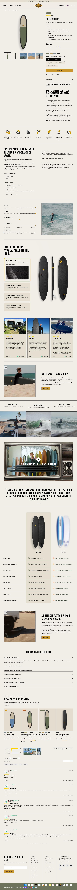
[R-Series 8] (26, 749)
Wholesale (47, 864)
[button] (70, 780)
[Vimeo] (60, 869)
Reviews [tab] (6, 758)
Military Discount (49, 866)
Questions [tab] (15, 758)
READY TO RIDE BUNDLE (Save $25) (55, 63)
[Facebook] (63, 865)
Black (57, 732)
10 (46, 843)
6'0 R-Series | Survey (9, 735)
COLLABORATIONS (60, 5)
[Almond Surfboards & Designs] (38, 5)
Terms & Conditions (49, 868)
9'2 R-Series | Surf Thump (62, 735)
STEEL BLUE (54, 53)
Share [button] (7, 780)
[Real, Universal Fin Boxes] (64, 294)
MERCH (11, 5)
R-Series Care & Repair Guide (56, 158)
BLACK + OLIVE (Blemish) (28, 732)
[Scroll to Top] (74, 883)
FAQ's (46, 860)
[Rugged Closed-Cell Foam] (61, 262)
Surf (21, 764)
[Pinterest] (60, 865)
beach (16, 764)
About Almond (34, 860)
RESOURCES (17, 5)
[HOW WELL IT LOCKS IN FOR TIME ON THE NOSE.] (9, 230)
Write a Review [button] (69, 748)
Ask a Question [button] (58, 748)
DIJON (51, 53)
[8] (39, 749)
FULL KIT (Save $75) (52, 66)
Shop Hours (33, 866)
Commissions (34, 875)
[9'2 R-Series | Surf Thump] (64, 719)
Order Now (45, 388)
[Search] (71, 5)
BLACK (58, 53)
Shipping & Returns (49, 862)
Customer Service (49, 858)
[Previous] (24, 1)
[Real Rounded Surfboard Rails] (53, 267)
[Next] (52, 1)
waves (11, 764)
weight (25, 764)
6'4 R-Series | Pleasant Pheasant (29, 735)
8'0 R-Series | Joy (43, 735)
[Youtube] (71, 865)
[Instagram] (67, 865)
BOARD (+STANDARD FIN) (53, 60)
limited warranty (57, 167)
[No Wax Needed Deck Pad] (41, 275)
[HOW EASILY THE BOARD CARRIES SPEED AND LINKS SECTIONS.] (7, 205)
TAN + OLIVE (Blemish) (25, 732)
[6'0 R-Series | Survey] (12, 719)
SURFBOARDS (4, 5)
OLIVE (47, 53)
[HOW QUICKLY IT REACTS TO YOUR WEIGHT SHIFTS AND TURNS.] (12, 217)
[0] (74, 5)
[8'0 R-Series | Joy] (47, 719)
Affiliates (33, 877)
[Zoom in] (40, 15)
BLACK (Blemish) (22, 732)
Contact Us (33, 858)
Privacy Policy (48, 871)
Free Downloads (34, 868)
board (6, 764)
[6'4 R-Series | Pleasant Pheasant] (29, 719)
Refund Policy (48, 873)
